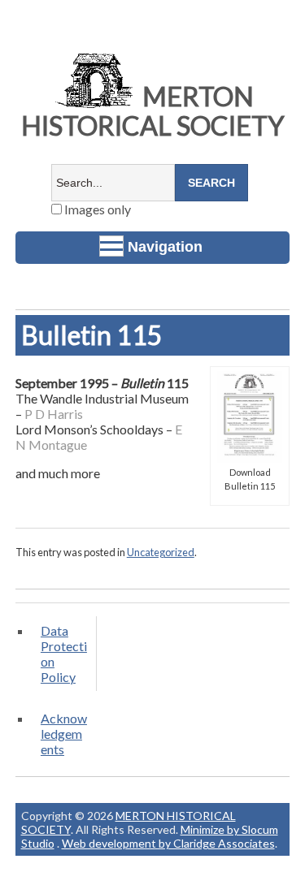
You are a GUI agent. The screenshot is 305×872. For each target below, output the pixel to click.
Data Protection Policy (64, 653)
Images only (96, 209)
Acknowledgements (64, 733)
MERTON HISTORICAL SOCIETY (153, 110)
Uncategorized (160, 552)
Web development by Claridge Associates (168, 843)
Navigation (165, 247)
